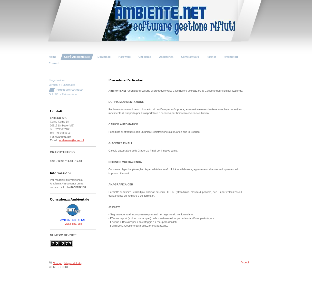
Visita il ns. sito (73, 223)
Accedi (245, 262)
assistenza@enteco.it (71, 140)
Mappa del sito (72, 263)
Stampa (57, 263)
